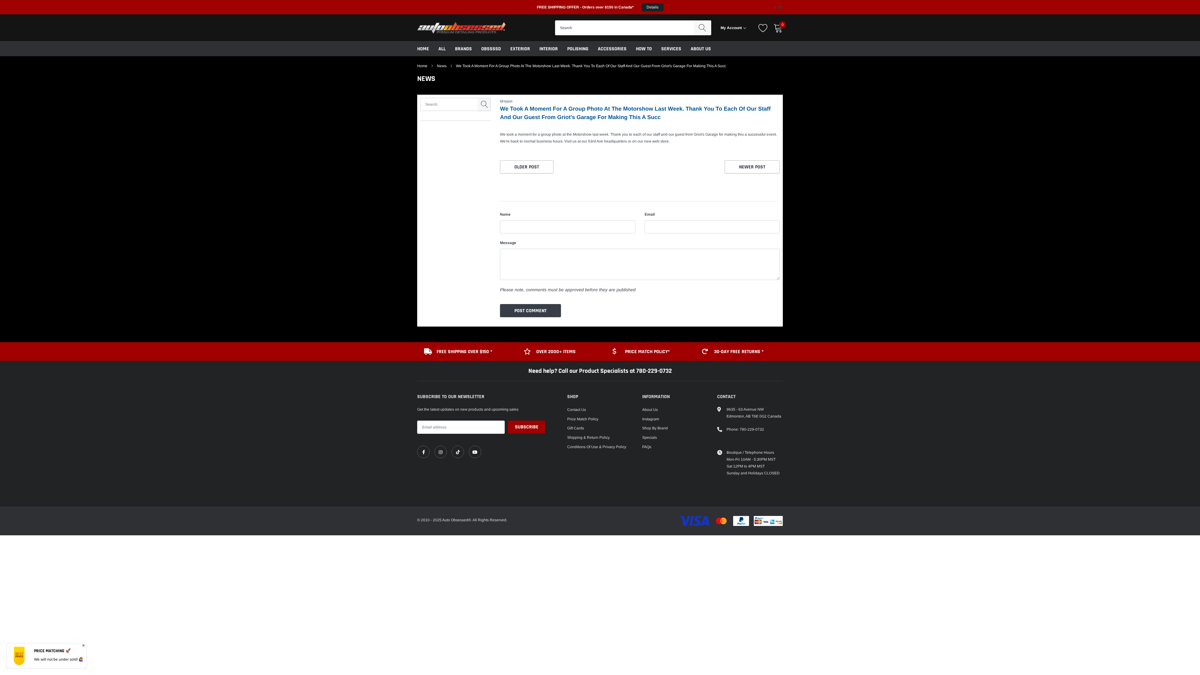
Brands (463, 49)
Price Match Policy (582, 419)
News (442, 66)
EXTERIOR (520, 49)
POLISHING (577, 49)
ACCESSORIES (612, 49)
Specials (649, 437)
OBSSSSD (491, 49)
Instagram (650, 419)
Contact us (576, 410)
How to (644, 49)
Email (650, 214)
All (442, 49)
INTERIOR (548, 49)
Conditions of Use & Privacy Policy (596, 447)
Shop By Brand (655, 428)
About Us (701, 49)
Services (671, 49)
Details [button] (652, 7)
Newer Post (752, 167)
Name (505, 214)
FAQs (646, 447)
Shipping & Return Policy (588, 437)
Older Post (526, 167)
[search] (702, 28)
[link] (423, 452)
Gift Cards (575, 428)
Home (423, 49)
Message (508, 243)
